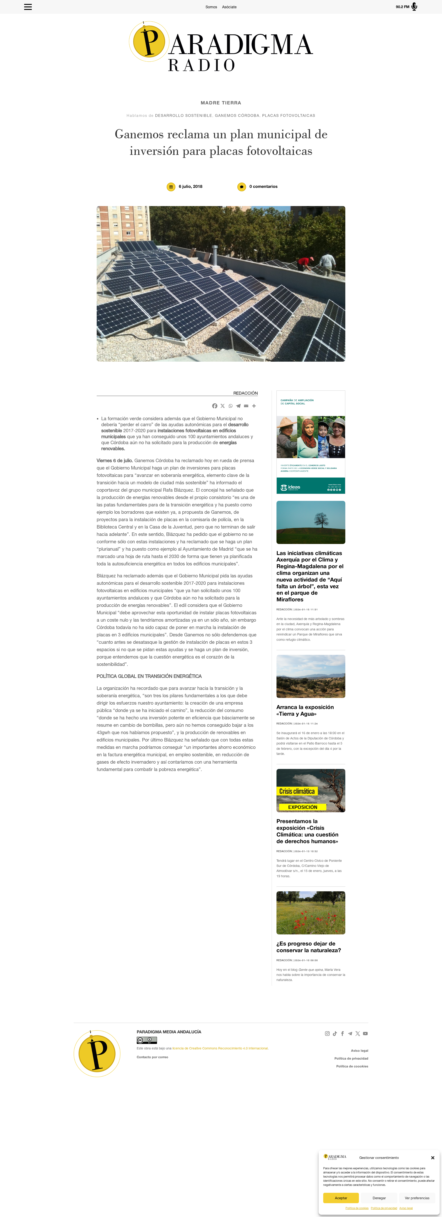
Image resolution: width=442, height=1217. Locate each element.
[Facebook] (214, 405)
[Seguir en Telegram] (350, 1034)
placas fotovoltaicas (288, 115)
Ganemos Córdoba (237, 115)
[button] (432, 1157)
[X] (222, 405)
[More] (253, 405)
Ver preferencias (417, 1198)
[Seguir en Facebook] (343, 1034)
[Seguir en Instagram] (327, 1034)
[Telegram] (238, 405)
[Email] (246, 405)
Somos (211, 7)
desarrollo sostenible (183, 115)
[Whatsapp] (230, 405)
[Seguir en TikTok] (335, 1034)
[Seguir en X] (358, 1034)
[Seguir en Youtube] (365, 1034)
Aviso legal (406, 1208)
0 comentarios (264, 187)
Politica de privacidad (384, 1208)
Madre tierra (221, 103)
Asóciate (229, 7)
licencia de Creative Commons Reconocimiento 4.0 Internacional (220, 1048)
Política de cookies (357, 1208)
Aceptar (341, 1198)
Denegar (379, 1198)
